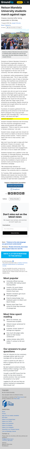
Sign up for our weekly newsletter (10, 415)
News (2, 25)
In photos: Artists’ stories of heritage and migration (15, 329)
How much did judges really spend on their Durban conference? (15, 334)
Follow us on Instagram (8, 427)
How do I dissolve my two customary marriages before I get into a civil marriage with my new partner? (14, 356)
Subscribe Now (15, 233)
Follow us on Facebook (7, 423)
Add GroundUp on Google (14, 27)
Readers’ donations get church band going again (16, 294)
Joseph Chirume (16, 23)
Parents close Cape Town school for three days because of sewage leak (16, 306)
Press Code (16, 398)
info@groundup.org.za (7, 439)
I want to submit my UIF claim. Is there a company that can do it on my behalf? (13, 362)
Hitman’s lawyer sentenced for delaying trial (16, 325)
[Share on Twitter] (12, 194)
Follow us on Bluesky (7, 425)
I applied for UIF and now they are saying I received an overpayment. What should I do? (14, 383)
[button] (28, 2)
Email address (6, 225)
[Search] (25, 2)
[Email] (17, 194)
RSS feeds (4, 417)
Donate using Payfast (15, 185)
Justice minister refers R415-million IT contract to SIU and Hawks (15, 341)
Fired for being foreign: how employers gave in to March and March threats (16, 300)
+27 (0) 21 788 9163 (7, 440)
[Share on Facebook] (9, 194)
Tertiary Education (14, 199)
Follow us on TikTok (7, 421)
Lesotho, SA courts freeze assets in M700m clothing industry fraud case (15, 289)
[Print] (20, 194)
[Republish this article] (23, 194)
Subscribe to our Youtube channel (10, 429)
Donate (20, 2)
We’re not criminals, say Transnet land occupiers (14, 320)
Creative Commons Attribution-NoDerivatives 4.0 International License (14, 264)
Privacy (4, 413)
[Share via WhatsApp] (14, 194)
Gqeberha (8, 25)
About (3, 411)
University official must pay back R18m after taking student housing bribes (16, 283)
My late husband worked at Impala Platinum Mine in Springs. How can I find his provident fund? (14, 368)
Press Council (20, 397)
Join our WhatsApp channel (9, 431)
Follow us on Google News (8, 419)
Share (3, 27)
